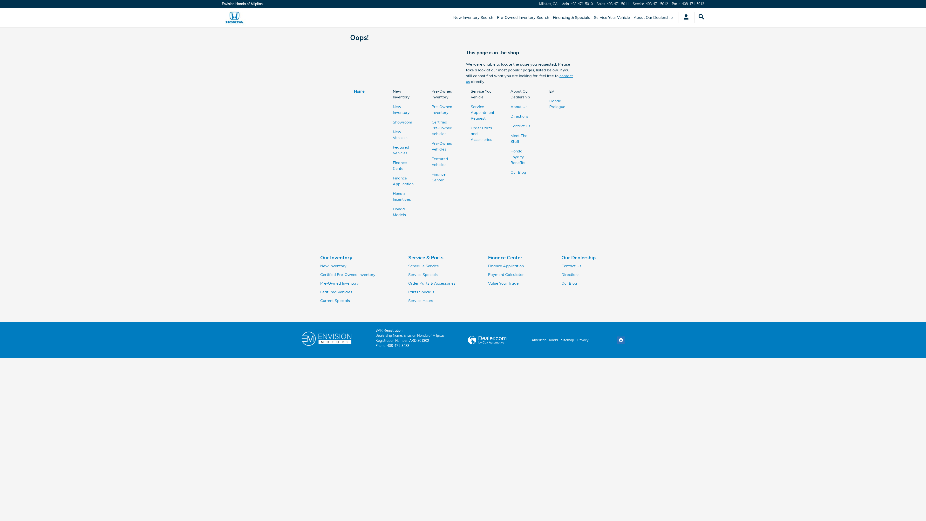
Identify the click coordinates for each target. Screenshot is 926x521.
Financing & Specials (571, 17)
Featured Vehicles (336, 291)
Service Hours (420, 300)
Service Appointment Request (482, 112)
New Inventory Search (473, 17)
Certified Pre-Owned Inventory (347, 274)
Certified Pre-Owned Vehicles (442, 128)
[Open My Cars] (685, 17)
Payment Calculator (506, 274)
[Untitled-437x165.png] (326, 338)
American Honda (545, 340)
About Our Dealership (653, 17)
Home (359, 91)
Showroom (402, 122)
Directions (520, 116)
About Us (519, 106)
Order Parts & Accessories (432, 283)
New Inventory (333, 265)
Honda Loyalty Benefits (518, 157)
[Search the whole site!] (701, 17)
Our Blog (518, 172)
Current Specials (335, 300)
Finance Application (506, 265)
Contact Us (521, 125)
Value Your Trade (503, 283)
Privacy (582, 340)
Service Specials (423, 274)
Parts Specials (421, 291)
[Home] (234, 17)
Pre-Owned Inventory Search (523, 17)
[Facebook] (621, 340)
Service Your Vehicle (612, 17)
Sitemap (567, 340)
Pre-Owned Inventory (339, 283)
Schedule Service (423, 265)
